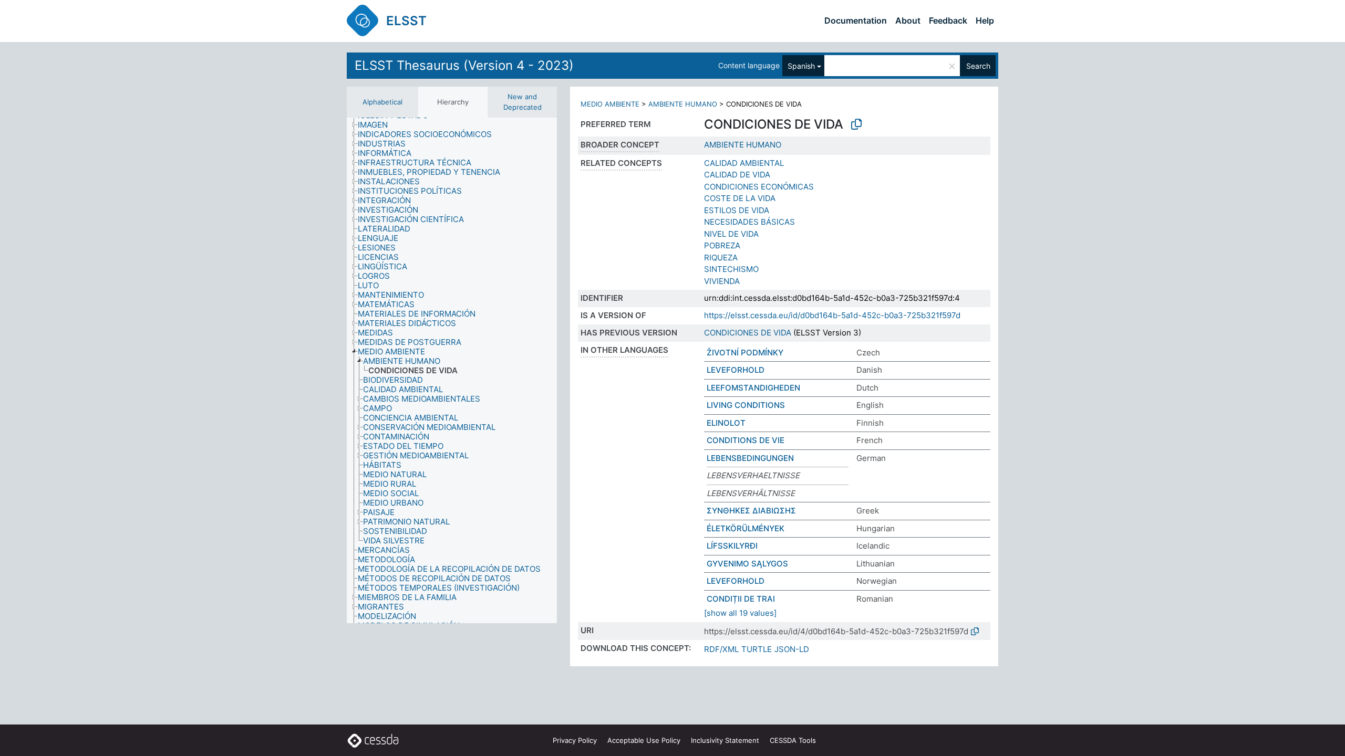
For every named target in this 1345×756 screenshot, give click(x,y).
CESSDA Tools (793, 740)
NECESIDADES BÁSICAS (749, 222)
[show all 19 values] (740, 613)
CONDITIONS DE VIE (745, 440)
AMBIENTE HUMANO (682, 104)
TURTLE (756, 649)
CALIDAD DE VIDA (737, 175)
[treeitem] (377, 125)
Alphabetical (382, 102)
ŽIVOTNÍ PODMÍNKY (745, 353)
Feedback (948, 20)
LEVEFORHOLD (735, 370)
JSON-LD (791, 649)
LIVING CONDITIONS (746, 405)
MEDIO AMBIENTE (610, 104)
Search (978, 65)
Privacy (575, 740)
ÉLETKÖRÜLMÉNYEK (745, 528)
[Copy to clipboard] (856, 124)
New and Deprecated (522, 101)
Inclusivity (725, 740)
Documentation (855, 20)
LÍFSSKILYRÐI (732, 546)
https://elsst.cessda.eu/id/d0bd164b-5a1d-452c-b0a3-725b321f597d (832, 315)
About (907, 20)
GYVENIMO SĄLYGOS (747, 564)
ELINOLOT (726, 423)
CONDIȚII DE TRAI (741, 599)
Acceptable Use (643, 740)
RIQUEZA (721, 257)
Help (985, 20)
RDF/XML (721, 649)
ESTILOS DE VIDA (736, 210)
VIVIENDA (722, 281)
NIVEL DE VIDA (731, 234)
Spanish (801, 65)
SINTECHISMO (731, 269)
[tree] (452, 370)
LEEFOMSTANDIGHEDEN (753, 388)
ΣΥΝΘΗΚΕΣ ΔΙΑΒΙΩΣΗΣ (751, 511)
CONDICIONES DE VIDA (747, 333)
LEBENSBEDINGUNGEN (750, 458)
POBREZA (722, 245)
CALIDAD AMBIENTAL (744, 163)
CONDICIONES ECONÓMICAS (759, 187)
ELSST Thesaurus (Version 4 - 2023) (464, 65)
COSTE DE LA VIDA (739, 198)
